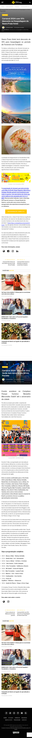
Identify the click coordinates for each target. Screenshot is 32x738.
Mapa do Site (8, 719)
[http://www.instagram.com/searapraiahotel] (13, 251)
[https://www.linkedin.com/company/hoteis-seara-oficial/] (17, 251)
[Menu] (2, 2)
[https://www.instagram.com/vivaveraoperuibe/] (8, 602)
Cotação (10, 717)
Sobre (5, 717)
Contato (24, 719)
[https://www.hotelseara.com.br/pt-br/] (4, 251)
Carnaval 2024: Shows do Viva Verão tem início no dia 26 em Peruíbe (8, 263)
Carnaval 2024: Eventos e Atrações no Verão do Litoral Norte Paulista (23, 263)
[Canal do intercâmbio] (17, 2)
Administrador (10, 27)
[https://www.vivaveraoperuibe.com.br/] (4, 602)
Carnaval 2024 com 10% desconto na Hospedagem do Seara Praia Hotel (23, 614)
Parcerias (24, 717)
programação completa (16, 211)
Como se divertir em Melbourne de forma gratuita (10, 614)
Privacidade (17, 719)
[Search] (30, 2)
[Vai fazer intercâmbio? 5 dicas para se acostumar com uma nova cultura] (16, 282)
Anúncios (17, 717)
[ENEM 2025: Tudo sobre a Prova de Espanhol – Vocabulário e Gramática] (16, 307)
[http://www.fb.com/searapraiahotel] (8, 251)
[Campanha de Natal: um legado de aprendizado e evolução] (16, 331)
